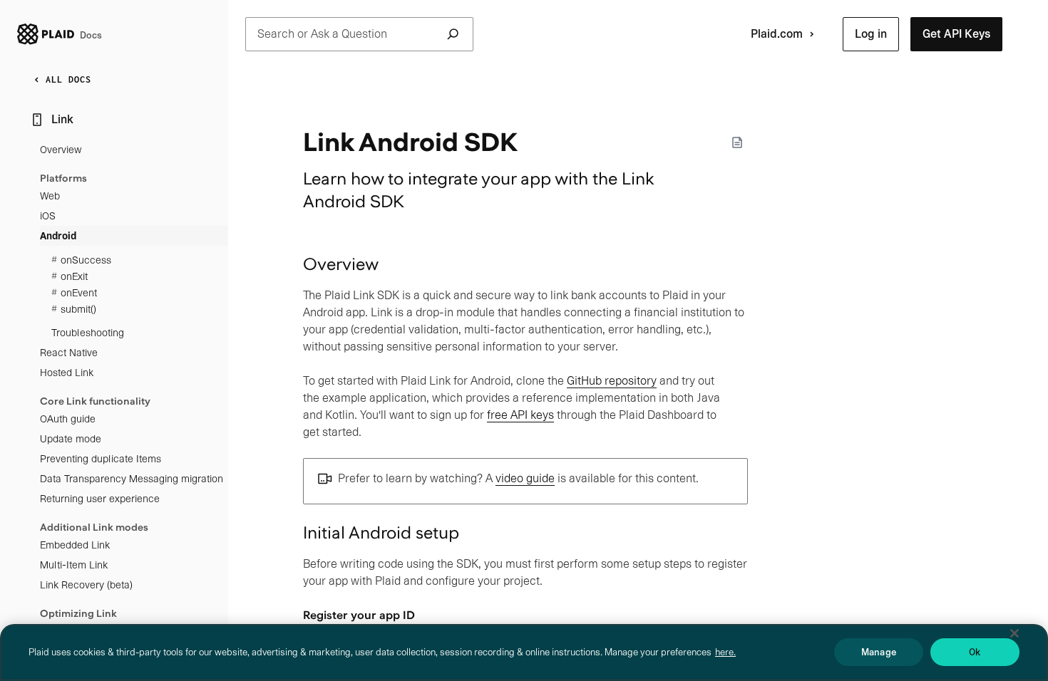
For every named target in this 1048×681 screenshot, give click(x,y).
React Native (69, 352)
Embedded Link (75, 545)
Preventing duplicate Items (100, 458)
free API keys (520, 415)
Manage (878, 652)
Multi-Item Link (74, 565)
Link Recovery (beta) (86, 585)
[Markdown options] (737, 142)
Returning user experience (100, 498)
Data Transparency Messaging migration (131, 478)
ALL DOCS (68, 79)
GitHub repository (612, 381)
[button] (871, 34)
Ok (974, 652)
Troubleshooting (87, 332)
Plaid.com (777, 34)
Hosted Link (66, 372)
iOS (48, 216)
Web (50, 196)
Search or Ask (322, 34)
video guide (525, 478)
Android (58, 235)
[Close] (1014, 633)
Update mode (70, 439)
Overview (60, 149)
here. (725, 652)
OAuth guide (68, 419)
